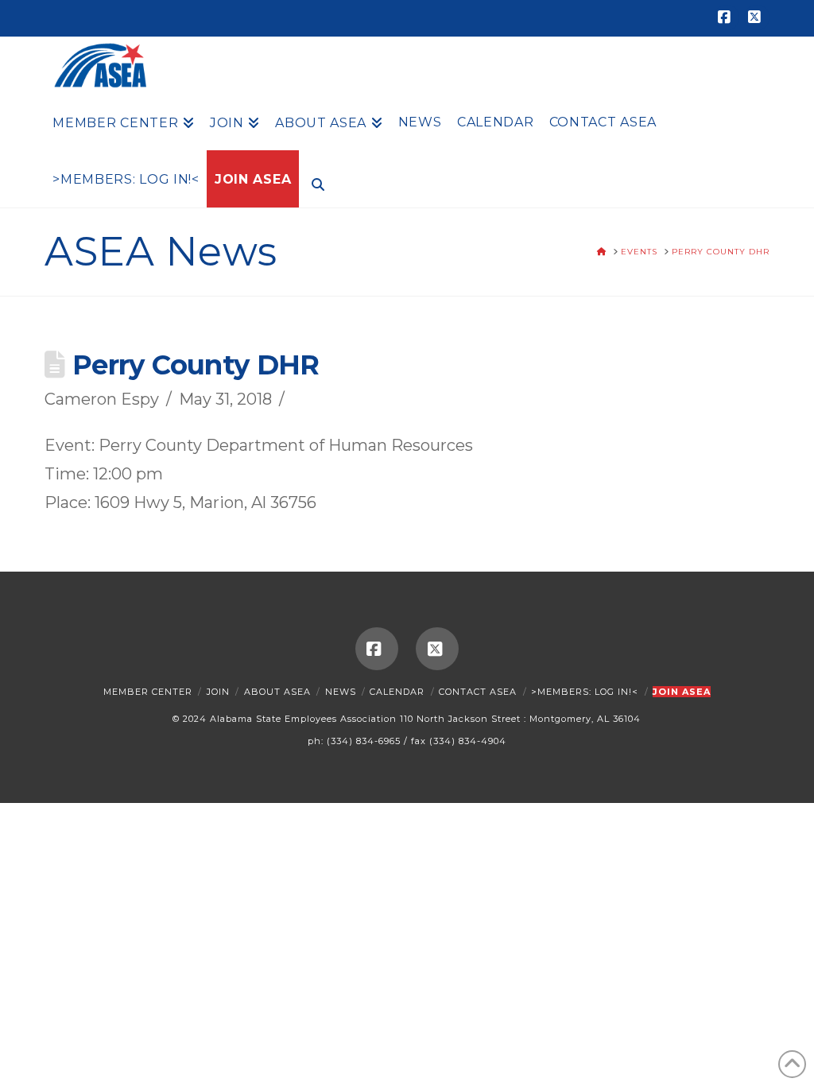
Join (218, 691)
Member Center (147, 691)
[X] (756, 17)
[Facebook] (726, 17)
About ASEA (277, 691)
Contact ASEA (478, 691)
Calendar (397, 691)
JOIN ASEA (682, 691)
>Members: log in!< (584, 691)
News (340, 691)
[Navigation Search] (314, 182)
